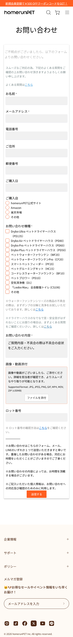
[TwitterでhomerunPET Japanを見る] (34, 623)
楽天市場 (16, 212)
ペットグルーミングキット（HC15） (33, 269)
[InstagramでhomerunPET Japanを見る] (7, 623)
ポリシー (10, 566)
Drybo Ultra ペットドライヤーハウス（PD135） (33, 233)
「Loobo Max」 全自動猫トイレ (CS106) (35, 287)
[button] (48, 12)
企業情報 (10, 539)
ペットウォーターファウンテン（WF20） (36, 255)
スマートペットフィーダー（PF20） (33, 264)
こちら (29, 85)
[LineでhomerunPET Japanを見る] (52, 623)
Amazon (16, 208)
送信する (36, 494)
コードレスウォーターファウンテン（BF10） (38, 273)
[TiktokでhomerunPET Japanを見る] (16, 623)
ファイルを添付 (36, 398)
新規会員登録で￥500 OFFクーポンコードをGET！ (36, 3)
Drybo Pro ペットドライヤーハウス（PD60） (38, 245)
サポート (10, 552)
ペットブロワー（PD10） (26, 278)
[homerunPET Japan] (19, 12)
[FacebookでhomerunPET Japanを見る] (25, 623)
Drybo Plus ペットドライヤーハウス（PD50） (38, 250)
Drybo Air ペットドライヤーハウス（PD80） (38, 241)
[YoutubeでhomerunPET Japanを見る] (43, 623)
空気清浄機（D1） (22, 283)
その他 (15, 217)
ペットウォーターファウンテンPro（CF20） (38, 259)
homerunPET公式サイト (26, 203)
